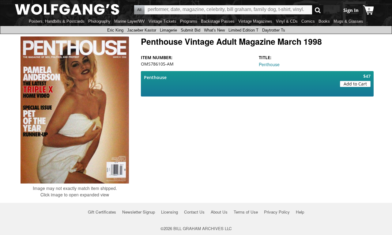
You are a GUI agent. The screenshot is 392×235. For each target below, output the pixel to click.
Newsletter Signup (138, 211)
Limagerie (168, 30)
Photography (99, 21)
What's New (214, 30)
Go (317, 10)
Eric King (115, 30)
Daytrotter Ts (273, 30)
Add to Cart (355, 84)
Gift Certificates (102, 211)
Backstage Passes (218, 21)
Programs (188, 21)
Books (324, 21)
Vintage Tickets (162, 21)
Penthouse (269, 64)
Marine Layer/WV (129, 21)
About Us (219, 211)
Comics (308, 21)
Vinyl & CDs (287, 21)
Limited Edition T (243, 30)
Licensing (169, 211)
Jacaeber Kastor (141, 30)
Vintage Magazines (255, 21)
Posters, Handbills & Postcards (57, 21)
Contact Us (194, 211)
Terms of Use (246, 211)
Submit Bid (190, 30)
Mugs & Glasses (348, 21)
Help (300, 211)
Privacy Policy (277, 211)
